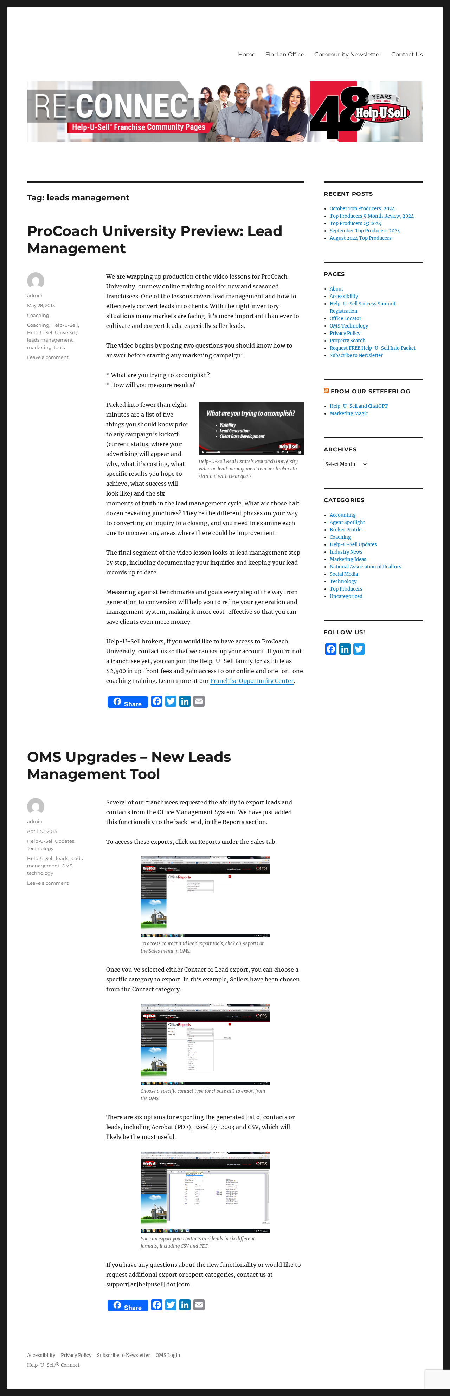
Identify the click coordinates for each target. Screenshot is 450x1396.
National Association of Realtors (365, 567)
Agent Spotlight (347, 522)
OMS (67, 865)
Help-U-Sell (64, 325)
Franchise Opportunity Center (252, 680)
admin (35, 295)
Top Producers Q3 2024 (355, 223)
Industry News (346, 552)
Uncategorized (346, 596)
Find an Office (284, 54)
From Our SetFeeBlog (370, 391)
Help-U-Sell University (52, 332)
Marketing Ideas (348, 559)
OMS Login (168, 1355)
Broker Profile (345, 530)
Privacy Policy (345, 333)
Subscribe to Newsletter (356, 356)
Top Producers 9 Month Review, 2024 (372, 216)
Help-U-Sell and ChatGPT (359, 406)
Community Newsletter (347, 54)
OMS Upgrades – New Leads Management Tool (129, 765)
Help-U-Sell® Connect (53, 1365)
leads (62, 858)
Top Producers (346, 589)
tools (59, 347)
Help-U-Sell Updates (50, 841)
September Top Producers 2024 (365, 231)
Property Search (348, 341)
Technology (40, 848)
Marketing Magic (349, 414)
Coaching (38, 315)
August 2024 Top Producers (361, 238)
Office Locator (345, 319)
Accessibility (344, 296)
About (336, 289)
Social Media (344, 574)
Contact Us (407, 54)
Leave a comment (48, 357)
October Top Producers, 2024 (362, 209)
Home (247, 54)
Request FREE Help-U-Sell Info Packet (373, 348)
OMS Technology (349, 326)
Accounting (343, 515)
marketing (39, 347)
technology (40, 873)
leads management (50, 340)
